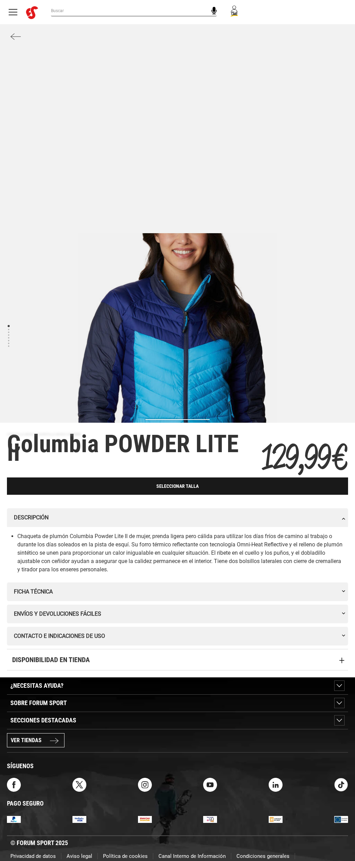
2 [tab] (8, 329)
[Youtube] (210, 784)
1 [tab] (8, 325)
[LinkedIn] (276, 784)
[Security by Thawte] (210, 819)
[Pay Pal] (14, 819)
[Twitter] (79, 784)
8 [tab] (8, 346)
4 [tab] (8, 335)
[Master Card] (145, 819)
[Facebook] (14, 784)
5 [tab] (8, 337)
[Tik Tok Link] (341, 784)
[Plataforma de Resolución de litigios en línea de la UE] (341, 819)
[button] (340, 836)
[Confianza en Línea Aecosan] (276, 819)
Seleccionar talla (177, 486)
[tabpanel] (177, 403)
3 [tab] (8, 332)
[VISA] (79, 819)
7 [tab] (8, 343)
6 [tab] (8, 340)
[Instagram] (145, 784)
